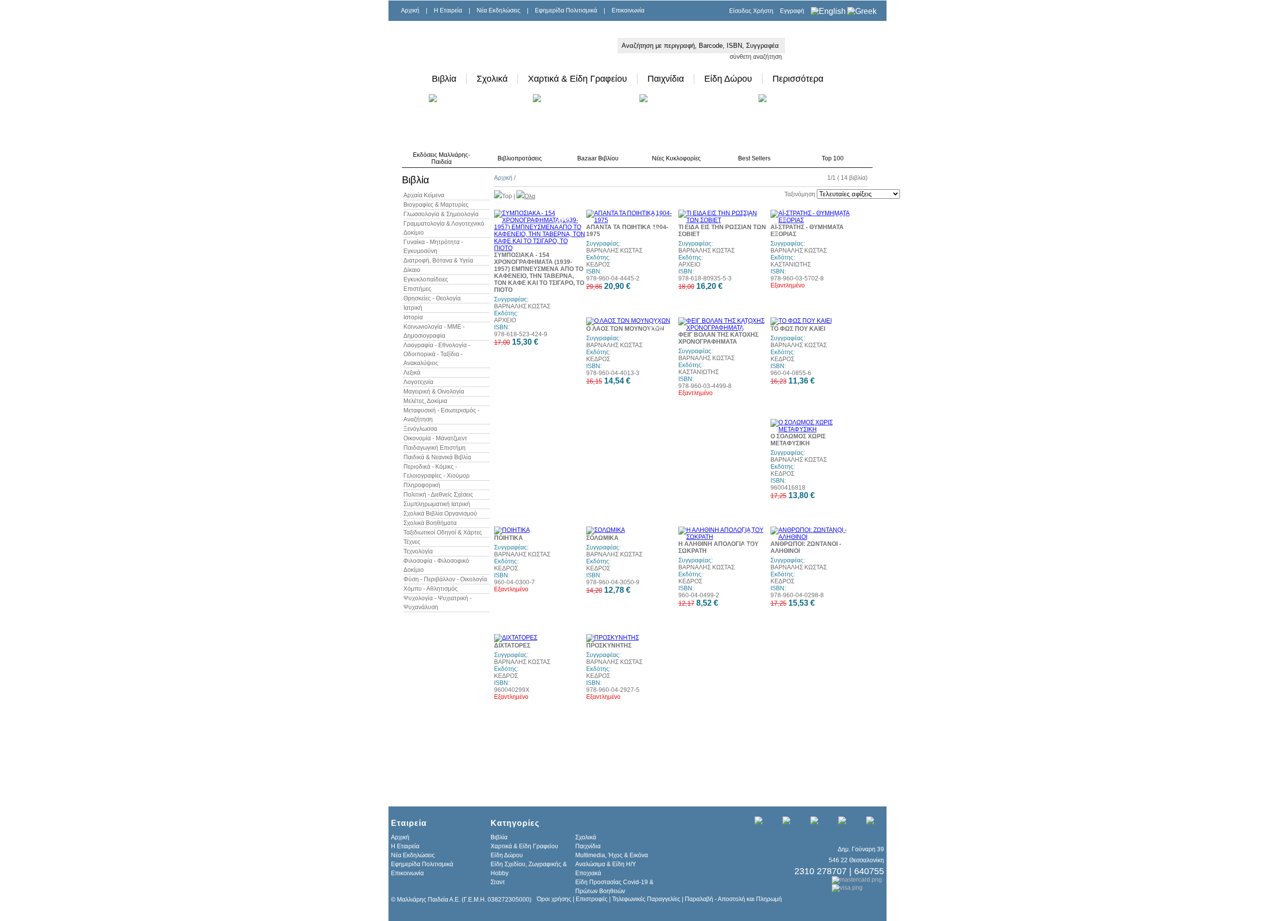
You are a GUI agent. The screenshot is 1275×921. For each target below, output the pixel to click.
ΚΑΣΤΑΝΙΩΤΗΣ (790, 264)
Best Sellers (754, 158)
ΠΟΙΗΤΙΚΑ (508, 537)
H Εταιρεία (448, 10)
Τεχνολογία (418, 551)
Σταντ (498, 882)
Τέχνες (411, 541)
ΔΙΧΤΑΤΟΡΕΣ (512, 645)
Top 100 (833, 158)
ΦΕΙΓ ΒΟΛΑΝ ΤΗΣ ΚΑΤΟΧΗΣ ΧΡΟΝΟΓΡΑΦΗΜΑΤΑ (718, 338)
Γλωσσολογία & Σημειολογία (441, 214)
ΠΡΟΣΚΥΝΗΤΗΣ (609, 645)
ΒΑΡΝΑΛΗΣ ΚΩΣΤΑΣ (522, 306)
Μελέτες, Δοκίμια (425, 400)
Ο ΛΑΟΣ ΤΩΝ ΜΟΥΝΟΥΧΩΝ (625, 328)
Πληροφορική (421, 485)
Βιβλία (444, 79)
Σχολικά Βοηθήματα (430, 523)
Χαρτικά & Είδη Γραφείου (577, 79)
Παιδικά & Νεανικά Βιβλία (437, 457)
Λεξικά (411, 372)
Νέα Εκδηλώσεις (498, 10)
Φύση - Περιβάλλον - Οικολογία (445, 579)
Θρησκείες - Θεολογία (432, 298)
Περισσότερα (797, 79)
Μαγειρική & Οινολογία (433, 391)
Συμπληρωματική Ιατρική (436, 504)
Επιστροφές (592, 899)
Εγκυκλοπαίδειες (425, 279)
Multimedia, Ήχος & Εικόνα (611, 855)
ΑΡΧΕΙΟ (505, 320)
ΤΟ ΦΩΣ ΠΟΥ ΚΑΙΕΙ (797, 328)
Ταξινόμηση (799, 194)
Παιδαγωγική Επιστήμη (434, 447)
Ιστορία (413, 317)
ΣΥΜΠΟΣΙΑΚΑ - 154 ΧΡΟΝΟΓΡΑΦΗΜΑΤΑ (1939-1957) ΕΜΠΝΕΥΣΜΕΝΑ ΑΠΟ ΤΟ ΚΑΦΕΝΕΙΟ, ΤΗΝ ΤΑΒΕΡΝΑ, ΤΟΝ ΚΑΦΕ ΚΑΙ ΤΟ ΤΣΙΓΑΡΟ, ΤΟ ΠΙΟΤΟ (539, 272)
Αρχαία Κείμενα (423, 195)
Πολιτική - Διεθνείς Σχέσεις (438, 494)
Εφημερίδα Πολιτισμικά (566, 10)
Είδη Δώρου (728, 79)
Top (507, 196)
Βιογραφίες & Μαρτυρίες (436, 204)
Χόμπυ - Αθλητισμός (430, 588)
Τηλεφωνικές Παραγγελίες (646, 899)
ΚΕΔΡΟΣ (598, 264)
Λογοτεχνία (418, 382)
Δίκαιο (411, 269)
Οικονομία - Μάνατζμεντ (435, 438)
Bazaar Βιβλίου (598, 158)
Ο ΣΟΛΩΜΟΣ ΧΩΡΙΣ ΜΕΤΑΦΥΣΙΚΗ (798, 440)
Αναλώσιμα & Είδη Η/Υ (605, 864)
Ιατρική (412, 307)
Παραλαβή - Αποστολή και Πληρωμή (733, 899)
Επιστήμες (417, 288)
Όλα (529, 196)
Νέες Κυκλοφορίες (676, 158)
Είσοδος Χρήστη (751, 10)
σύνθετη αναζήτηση (756, 56)
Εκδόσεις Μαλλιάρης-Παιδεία (441, 158)
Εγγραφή (792, 10)
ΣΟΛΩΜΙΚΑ (602, 537)
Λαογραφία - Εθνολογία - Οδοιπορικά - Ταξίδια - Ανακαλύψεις (436, 354)
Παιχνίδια (665, 79)
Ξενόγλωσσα (420, 428)
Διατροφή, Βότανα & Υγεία (438, 260)
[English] (828, 11)
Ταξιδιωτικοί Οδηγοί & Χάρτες (442, 532)
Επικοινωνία (628, 10)
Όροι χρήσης (554, 899)
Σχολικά (492, 79)
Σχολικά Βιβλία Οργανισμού (440, 513)
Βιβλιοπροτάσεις (520, 158)
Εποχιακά (588, 873)
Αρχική (410, 10)
